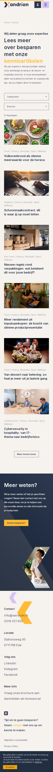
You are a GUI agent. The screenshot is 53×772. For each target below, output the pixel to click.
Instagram (11, 669)
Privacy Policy (11, 746)
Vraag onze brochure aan (21, 693)
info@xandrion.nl (16, 615)
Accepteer (10, 767)
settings (38, 762)
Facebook (11, 674)
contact (18, 725)
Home (7, 22)
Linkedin (10, 663)
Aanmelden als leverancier (22, 698)
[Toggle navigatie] (45, 4)
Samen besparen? (16, 523)
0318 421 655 (13, 621)
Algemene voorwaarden (16, 740)
